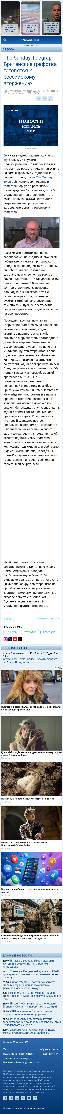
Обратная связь (49, 1049)
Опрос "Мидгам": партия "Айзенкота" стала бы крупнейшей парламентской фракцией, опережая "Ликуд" (29, 985)
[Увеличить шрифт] (44, 98)
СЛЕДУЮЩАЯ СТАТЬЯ (46, 619)
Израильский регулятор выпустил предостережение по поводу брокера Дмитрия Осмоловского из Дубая (32, 1022)
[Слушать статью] (53, 98)
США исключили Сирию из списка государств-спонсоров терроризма (27, 1013)
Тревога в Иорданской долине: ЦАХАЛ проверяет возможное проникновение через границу (31, 974)
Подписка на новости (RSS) (18, 1053)
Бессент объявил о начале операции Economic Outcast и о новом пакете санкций (30, 1005)
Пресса (8, 49)
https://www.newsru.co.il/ (18, 653)
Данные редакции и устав (17, 1058)
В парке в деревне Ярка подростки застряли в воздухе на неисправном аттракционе (28, 963)
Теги (5, 1049)
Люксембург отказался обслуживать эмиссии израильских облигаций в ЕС (29, 1031)
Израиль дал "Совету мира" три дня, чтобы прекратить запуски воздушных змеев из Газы (32, 995)
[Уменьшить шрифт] (38, 98)
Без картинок (50, 1053)
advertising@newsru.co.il (27, 1062)
